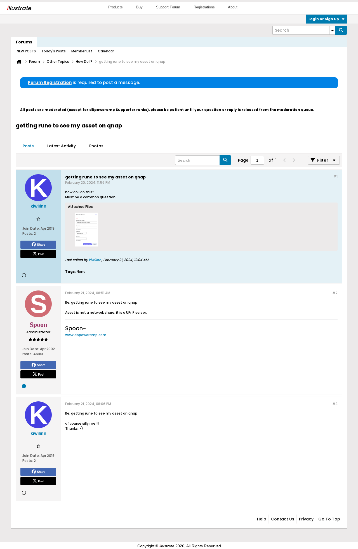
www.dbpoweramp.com (85, 334)
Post (41, 254)
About (232, 7)
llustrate (19, 8)
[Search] (341, 30)
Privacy (306, 519)
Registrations (204, 7)
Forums (24, 42)
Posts (28, 146)
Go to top (329, 519)
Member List (81, 51)
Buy (139, 7)
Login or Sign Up (323, 19)
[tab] (28, 146)
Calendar (106, 51)
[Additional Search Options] (332, 30)
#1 (335, 176)
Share (41, 244)
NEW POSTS (26, 51)
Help (261, 519)
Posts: (27, 233)
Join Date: (31, 228)
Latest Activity (61, 146)
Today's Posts (53, 51)
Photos (96, 146)
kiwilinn (95, 259)
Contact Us (282, 519)
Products (115, 7)
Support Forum (168, 7)
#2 (335, 292)
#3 (335, 403)
